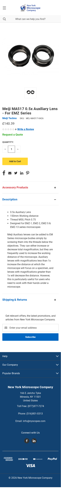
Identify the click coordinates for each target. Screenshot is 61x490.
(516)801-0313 (34, 413)
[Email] (9, 173)
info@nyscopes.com (34, 421)
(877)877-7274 (36, 406)
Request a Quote (12, 134)
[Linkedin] (21, 173)
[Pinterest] (27, 173)
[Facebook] (3, 173)
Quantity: (8, 142)
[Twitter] (15, 173)
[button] (24, 129)
